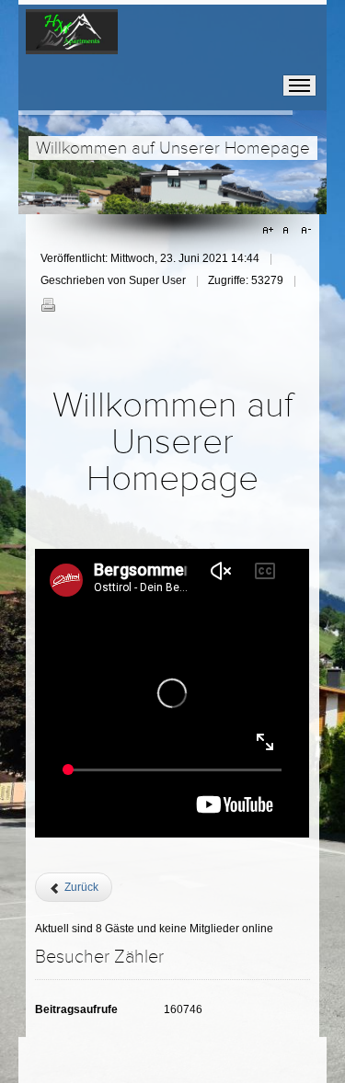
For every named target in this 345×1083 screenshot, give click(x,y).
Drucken (47, 304)
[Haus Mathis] (72, 39)
